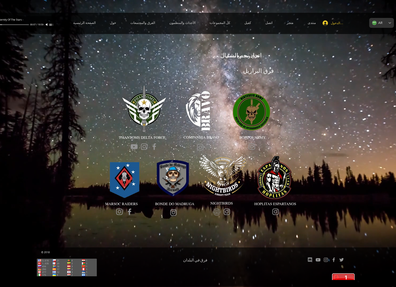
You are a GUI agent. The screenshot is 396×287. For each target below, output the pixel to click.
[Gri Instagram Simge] (326, 260)
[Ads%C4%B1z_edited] (310, 260)
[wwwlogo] (216, 211)
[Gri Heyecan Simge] (341, 260)
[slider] (52, 25)
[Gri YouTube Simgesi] (134, 146)
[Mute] (47, 24)
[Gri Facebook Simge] (154, 146)
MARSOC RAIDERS (121, 203)
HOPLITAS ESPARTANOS (275, 203)
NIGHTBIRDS (221, 203)
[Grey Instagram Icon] (144, 146)
